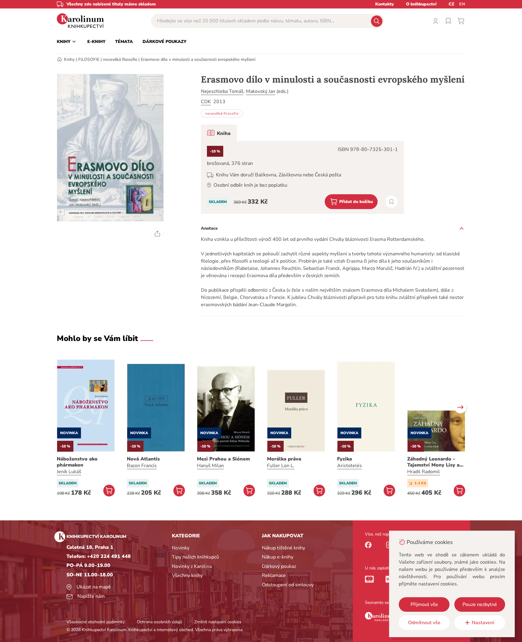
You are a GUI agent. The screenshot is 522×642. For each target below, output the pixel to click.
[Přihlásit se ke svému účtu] (435, 21)
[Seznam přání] (448, 21)
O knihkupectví (421, 4)
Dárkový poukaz (279, 566)
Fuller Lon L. (281, 465)
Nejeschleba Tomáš (222, 91)
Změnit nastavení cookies (217, 622)
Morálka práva (284, 459)
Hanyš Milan (210, 465)
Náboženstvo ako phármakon (77, 462)
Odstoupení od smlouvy (288, 584)
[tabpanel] (302, 177)
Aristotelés (349, 465)
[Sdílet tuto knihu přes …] (157, 234)
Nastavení (483, 622)
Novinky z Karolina (192, 566)
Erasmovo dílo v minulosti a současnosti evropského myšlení (198, 59)
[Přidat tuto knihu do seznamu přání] (391, 201)
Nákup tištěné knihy (283, 548)
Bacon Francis (142, 465)
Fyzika (344, 459)
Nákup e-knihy (277, 557)
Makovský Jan (260, 91)
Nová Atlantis (143, 459)
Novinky (180, 548)
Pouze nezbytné (479, 604)
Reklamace (274, 575)
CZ (451, 4)
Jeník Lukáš (69, 471)
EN (462, 4)
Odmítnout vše (424, 622)
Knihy (69, 59)
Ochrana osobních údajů (159, 622)
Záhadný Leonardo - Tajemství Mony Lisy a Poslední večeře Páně (433, 462)
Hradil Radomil (423, 471)
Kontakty (384, 4)
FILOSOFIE (88, 59)
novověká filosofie (120, 59)
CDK (206, 101)
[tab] (219, 133)
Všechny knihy (187, 575)
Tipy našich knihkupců (195, 557)
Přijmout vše (424, 604)
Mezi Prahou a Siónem (223, 459)
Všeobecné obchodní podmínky (95, 622)
